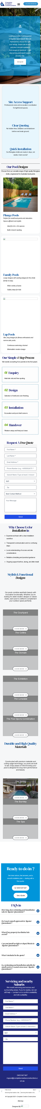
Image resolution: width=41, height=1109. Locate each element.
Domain (21, 652)
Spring (20, 781)
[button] (19, 4)
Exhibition (20, 679)
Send (21, 517)
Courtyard (20, 612)
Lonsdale (20, 699)
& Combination (20, 719)
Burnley (20, 801)
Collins (20, 632)
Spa (20, 821)
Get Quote (20, 62)
